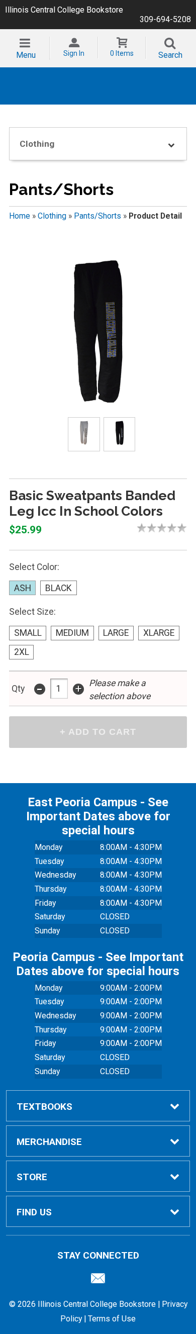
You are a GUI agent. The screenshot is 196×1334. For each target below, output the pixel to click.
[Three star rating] (164, 528)
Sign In (73, 53)
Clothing (52, 216)
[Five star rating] (184, 528)
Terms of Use (112, 1318)
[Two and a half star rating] (159, 528)
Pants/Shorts (97, 216)
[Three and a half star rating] (169, 528)
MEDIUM (72, 633)
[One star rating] (144, 528)
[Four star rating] (174, 528)
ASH (22, 588)
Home (19, 216)
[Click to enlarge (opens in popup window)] (83, 434)
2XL (21, 652)
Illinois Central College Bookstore (64, 10)
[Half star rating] (139, 528)
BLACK (58, 588)
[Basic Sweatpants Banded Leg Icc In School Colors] (98, 331)
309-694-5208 (165, 19)
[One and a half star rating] (149, 528)
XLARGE (158, 633)
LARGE (116, 633)
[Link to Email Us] (98, 1281)
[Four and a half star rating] (179, 528)
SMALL (28, 633)
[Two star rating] (154, 528)
